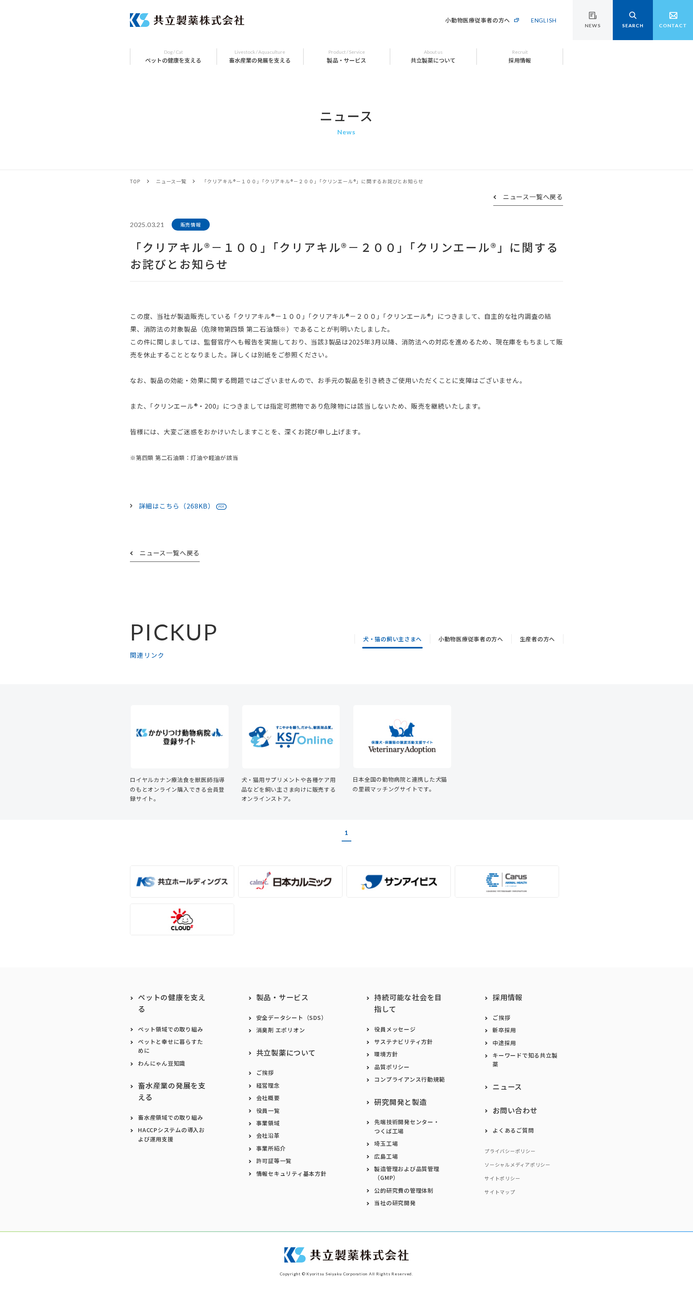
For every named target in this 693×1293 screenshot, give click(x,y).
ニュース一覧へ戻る (533, 196)
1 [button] (346, 832)
